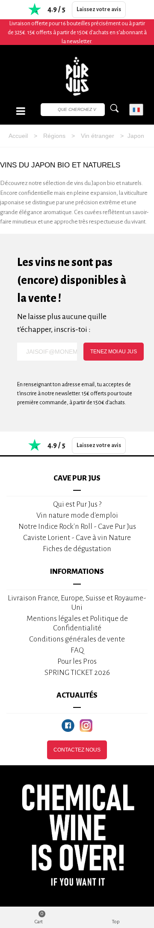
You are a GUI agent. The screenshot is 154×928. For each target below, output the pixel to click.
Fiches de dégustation (77, 549)
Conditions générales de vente (77, 639)
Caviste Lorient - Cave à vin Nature (77, 538)
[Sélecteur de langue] (136, 110)
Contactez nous (77, 750)
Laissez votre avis (99, 9)
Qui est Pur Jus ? (77, 504)
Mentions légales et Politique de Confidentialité (77, 623)
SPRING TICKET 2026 (77, 672)
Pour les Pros (77, 661)
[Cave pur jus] (77, 76)
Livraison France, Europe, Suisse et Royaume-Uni (77, 603)
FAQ (77, 650)
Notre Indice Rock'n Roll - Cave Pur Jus (77, 526)
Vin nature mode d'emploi (77, 515)
